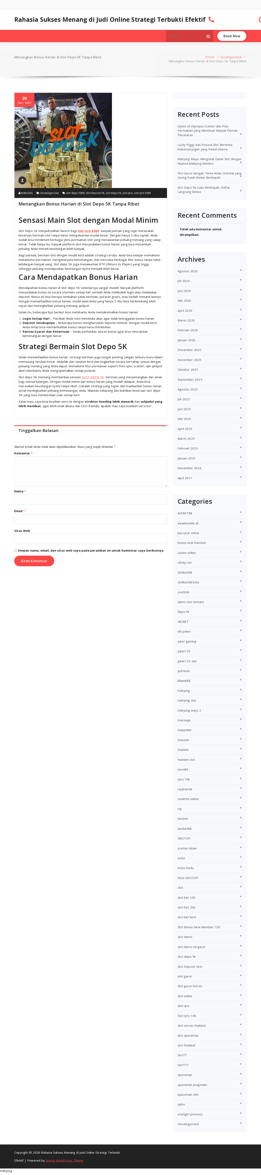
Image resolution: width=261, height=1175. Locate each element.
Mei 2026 (184, 300)
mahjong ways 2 (189, 710)
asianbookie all (188, 523)
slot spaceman (188, 1035)
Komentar (23, 453)
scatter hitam (187, 848)
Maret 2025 (186, 438)
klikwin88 (184, 681)
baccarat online (188, 533)
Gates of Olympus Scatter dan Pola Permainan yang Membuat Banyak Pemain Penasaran (208, 130)
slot (180, 887)
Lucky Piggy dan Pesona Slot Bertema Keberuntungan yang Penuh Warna (205, 147)
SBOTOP (184, 838)
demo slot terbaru (191, 602)
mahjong (184, 691)
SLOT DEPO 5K (93, 377)
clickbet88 (185, 572)
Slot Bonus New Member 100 (199, 927)
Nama (20, 491)
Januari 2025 (186, 458)
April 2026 (185, 310)
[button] (208, 36)
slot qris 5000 (142, 193)
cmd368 (183, 592)
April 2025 (185, 429)
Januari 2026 (186, 340)
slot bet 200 (186, 907)
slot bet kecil (187, 917)
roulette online (188, 799)
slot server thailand (192, 1025)
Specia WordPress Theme (64, 1160)
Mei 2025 (184, 419)
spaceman (185, 1075)
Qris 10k (184, 779)
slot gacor (185, 976)
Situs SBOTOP (188, 878)
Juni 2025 (184, 409)
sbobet (183, 818)
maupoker (185, 730)
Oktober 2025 (188, 369)
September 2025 (190, 379)
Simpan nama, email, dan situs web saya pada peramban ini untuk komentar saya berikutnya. (91, 550)
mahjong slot (187, 700)
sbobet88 (185, 828)
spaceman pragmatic (193, 1085)
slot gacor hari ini (190, 986)
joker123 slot (187, 661)
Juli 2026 (184, 281)
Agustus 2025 (188, 389)
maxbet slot (186, 759)
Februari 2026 (188, 330)
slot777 (183, 1065)
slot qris (128, 193)
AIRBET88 (185, 513)
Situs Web (22, 531)
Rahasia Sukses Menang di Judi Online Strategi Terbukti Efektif (110, 19)
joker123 (184, 651)
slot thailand (186, 1045)
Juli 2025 (184, 399)
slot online (185, 996)
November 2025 (189, 360)
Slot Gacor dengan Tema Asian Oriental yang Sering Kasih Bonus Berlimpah (210, 175)
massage (184, 720)
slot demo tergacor (192, 947)
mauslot (183, 740)
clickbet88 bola (188, 582)
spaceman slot (188, 1094)
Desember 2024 (189, 468)
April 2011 (185, 478)
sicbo (181, 858)
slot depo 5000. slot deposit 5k (85, 193)
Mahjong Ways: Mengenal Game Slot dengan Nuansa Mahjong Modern (209, 161)
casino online (187, 553)
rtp (180, 809)
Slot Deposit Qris (190, 966)
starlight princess (190, 1114)
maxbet (183, 750)
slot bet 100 (186, 897)
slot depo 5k (113, 193)
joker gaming (187, 641)
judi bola (184, 671)
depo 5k (183, 612)
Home (209, 57)
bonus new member (192, 543)
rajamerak (185, 789)
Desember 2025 (189, 350)
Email (19, 511)
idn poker (184, 631)
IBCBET (183, 622)
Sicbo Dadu (186, 868)
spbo (181, 1104)
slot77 (182, 1055)
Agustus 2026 (188, 271)
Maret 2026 (186, 320)
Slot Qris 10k (187, 1016)
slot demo (185, 937)
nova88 (183, 769)
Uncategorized (230, 57)
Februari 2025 (188, 448)
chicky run (184, 562)
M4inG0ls (26, 193)
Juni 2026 (184, 291)
